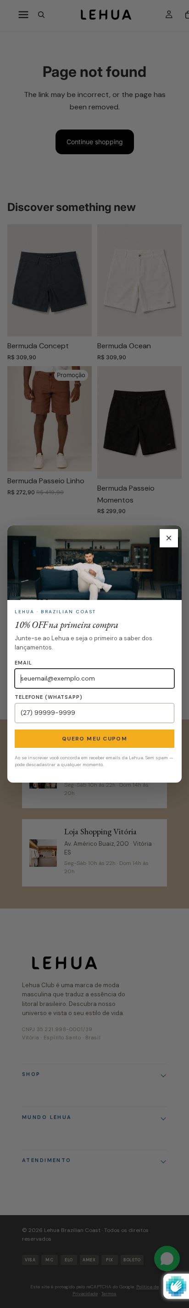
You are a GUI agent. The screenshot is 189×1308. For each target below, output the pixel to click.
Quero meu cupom (95, 738)
